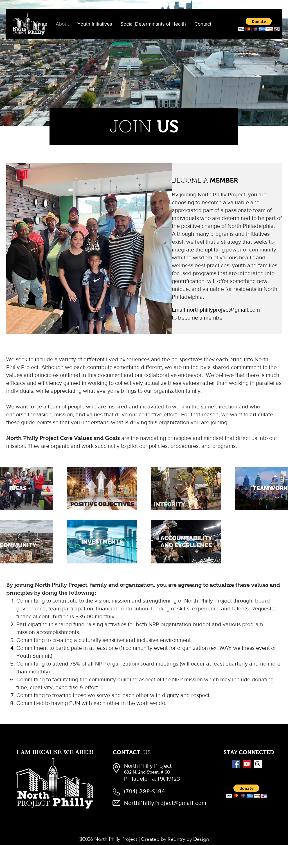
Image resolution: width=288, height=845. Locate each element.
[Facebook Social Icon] (236, 764)
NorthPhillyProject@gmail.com (165, 803)
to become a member (198, 317)
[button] (94, 24)
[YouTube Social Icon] (247, 764)
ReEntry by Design (188, 839)
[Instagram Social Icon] (258, 764)
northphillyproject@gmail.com (223, 310)
